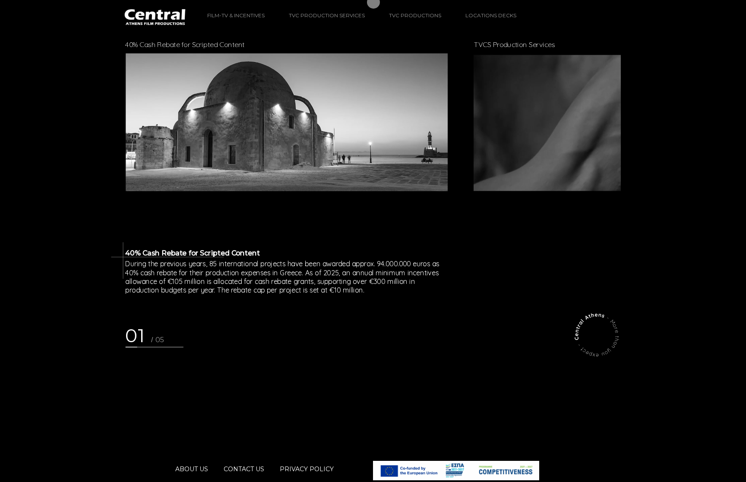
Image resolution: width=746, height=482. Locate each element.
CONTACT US (244, 469)
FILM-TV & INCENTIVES (236, 15)
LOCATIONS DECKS (490, 15)
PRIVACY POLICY (307, 469)
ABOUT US (191, 469)
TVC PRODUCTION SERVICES (327, 15)
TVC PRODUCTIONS (415, 15)
